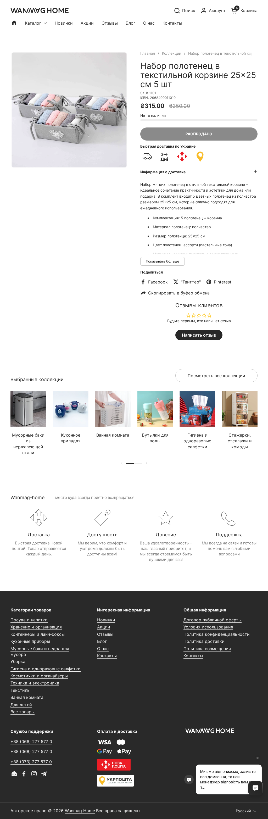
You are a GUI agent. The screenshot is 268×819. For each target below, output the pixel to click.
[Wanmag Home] (39, 10)
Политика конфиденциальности (216, 634)
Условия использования (208, 626)
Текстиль (20, 690)
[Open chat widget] (255, 788)
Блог (102, 641)
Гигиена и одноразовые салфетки (45, 668)
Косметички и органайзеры (39, 675)
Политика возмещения (207, 648)
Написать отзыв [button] (199, 335)
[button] (184, 10)
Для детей (21, 704)
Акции (103, 626)
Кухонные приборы (30, 641)
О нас (103, 648)
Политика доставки (204, 641)
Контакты (107, 655)
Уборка (17, 661)
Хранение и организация (36, 626)
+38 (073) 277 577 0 (31, 761)
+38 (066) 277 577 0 (31, 741)
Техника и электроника (34, 683)
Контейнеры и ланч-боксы (37, 634)
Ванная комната (26, 697)
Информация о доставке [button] (163, 172)
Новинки (106, 619)
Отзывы (105, 634)
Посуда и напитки (29, 619)
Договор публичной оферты (212, 619)
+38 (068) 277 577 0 (31, 751)
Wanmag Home (80, 810)
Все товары (22, 711)
